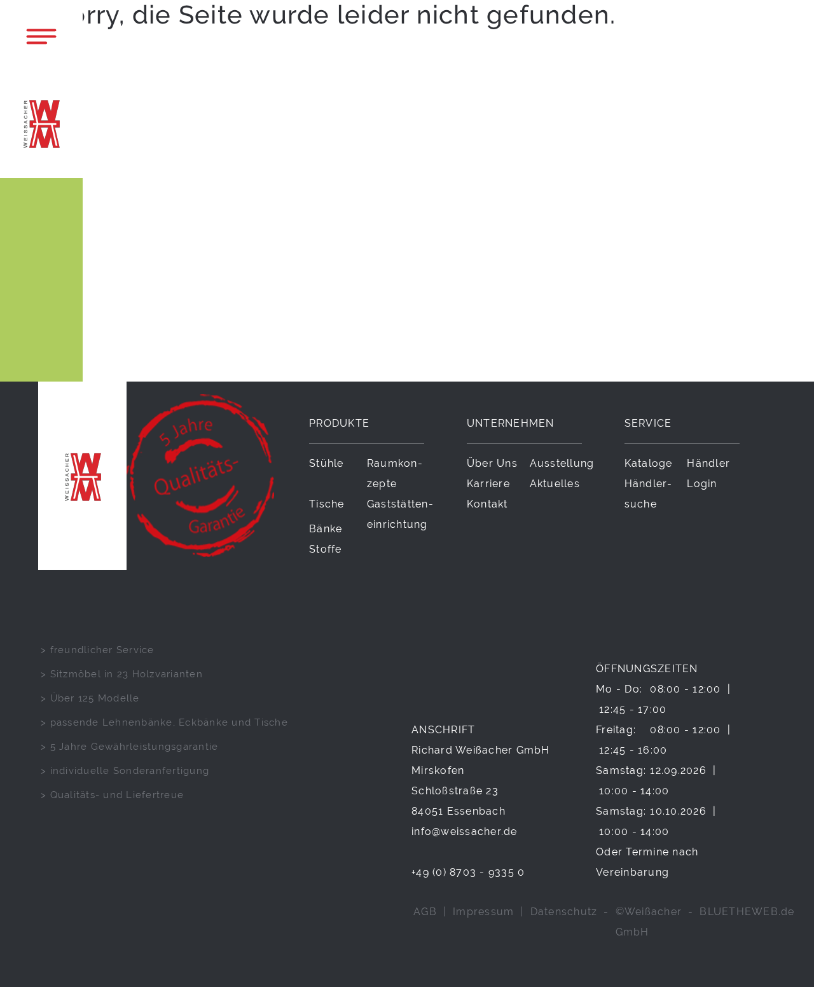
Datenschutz (564, 912)
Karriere (488, 484)
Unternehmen (511, 423)
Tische (327, 504)
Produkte (339, 423)
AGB (425, 912)
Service (648, 423)
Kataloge (648, 463)
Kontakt (487, 504)
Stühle (326, 463)
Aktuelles (555, 484)
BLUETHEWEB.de (747, 912)
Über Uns (492, 463)
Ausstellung (562, 463)
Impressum (483, 912)
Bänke (325, 529)
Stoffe (325, 549)
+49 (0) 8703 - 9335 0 (468, 872)
